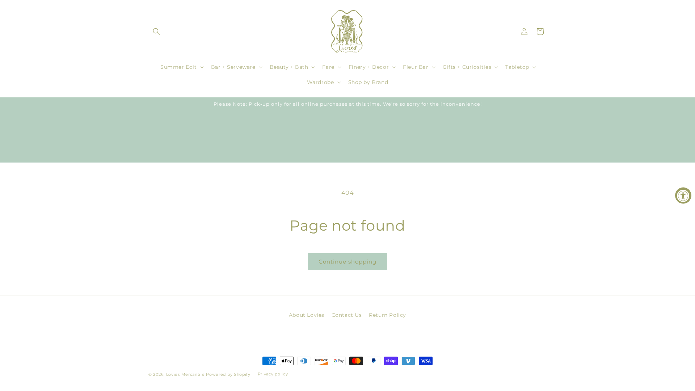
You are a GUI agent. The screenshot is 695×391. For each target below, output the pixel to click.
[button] (156, 31)
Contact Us (347, 315)
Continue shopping (347, 261)
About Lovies (306, 315)
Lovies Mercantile (185, 374)
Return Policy (387, 315)
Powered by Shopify (228, 374)
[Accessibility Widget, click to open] (683, 196)
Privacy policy (273, 374)
